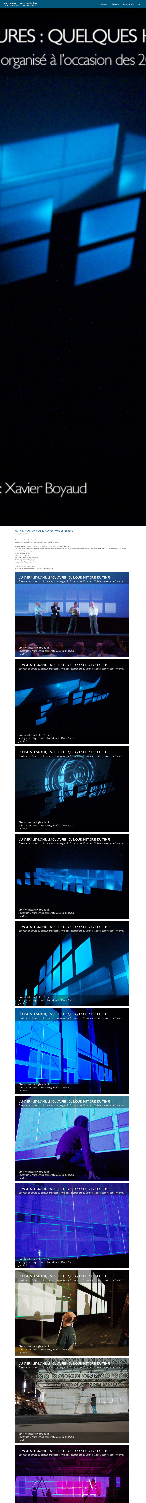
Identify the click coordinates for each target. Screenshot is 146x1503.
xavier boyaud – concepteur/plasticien (20, 3)
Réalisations (115, 4)
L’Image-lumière (128, 4)
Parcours (104, 4)
